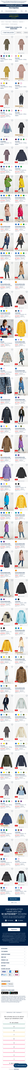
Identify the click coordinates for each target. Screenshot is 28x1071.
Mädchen (21, 21)
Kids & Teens (8, 21)
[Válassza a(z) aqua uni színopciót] (1, 311)
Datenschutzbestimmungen (7, 935)
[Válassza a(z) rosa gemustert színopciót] (21, 83)
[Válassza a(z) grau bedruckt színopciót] (21, 56)
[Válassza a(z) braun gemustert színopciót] (18, 83)
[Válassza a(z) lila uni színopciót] (6, 139)
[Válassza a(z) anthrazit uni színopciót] (16, 311)
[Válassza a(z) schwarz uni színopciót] (18, 484)
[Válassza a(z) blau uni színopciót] (4, 56)
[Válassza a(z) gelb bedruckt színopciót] (18, 56)
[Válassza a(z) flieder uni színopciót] (18, 340)
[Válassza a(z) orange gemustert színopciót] (1, 224)
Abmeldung (12, 938)
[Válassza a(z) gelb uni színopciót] (6, 195)
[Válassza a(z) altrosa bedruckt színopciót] (16, 56)
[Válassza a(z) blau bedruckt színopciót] (1, 340)
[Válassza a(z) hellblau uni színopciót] (18, 888)
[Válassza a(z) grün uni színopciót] (9, 56)
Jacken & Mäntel (5, 24)
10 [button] (14, 1022)
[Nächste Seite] (19, 903)
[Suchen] (21, 11)
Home (2, 21)
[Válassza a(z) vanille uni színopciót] (24, 426)
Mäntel (19, 32)
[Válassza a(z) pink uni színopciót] (21, 888)
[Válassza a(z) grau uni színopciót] (6, 56)
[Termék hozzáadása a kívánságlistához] (12, 37)
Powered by (11, 1069)
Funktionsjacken (13, 24)
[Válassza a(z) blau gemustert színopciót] (16, 83)
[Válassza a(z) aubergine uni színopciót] (1, 56)
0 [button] (14, 1063)
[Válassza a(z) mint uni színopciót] (18, 426)
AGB (14, 1012)
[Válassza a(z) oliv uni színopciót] (21, 426)
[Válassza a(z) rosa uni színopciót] (12, 56)
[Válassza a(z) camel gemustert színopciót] (1, 455)
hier (21, 2)
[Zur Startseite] (14, 5)
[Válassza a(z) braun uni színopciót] (4, 139)
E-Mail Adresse (5, 923)
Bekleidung (15, 21)
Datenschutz (9, 1012)
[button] (2, 11)
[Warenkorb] (26, 11)
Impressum (18, 1012)
